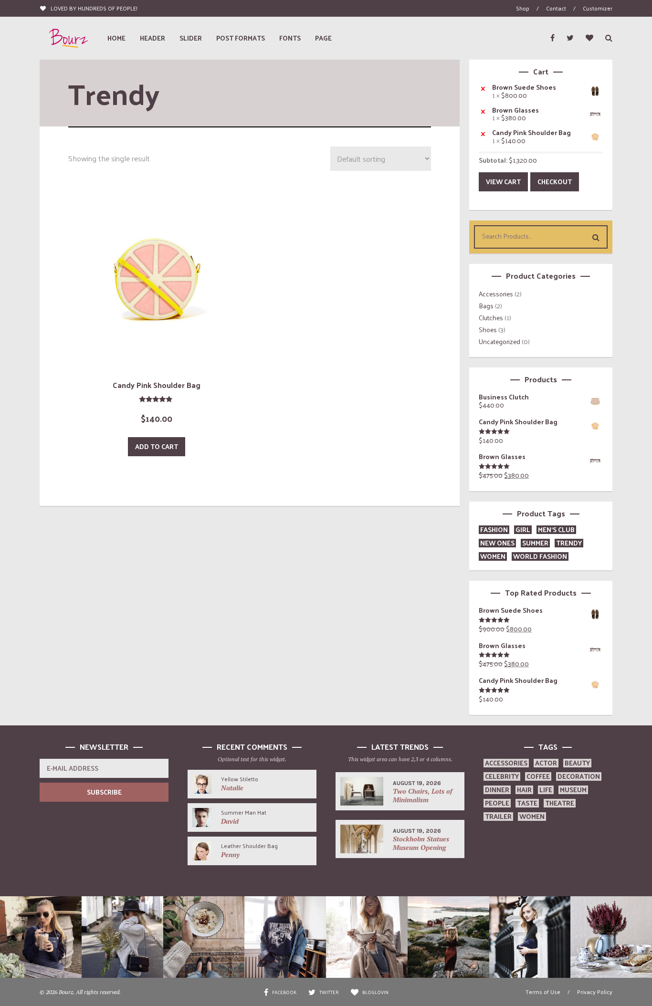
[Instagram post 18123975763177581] (204, 937)
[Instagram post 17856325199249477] (41, 937)
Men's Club (556, 529)
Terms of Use (543, 991)
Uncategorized (499, 341)
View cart (503, 182)
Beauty (577, 763)
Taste (527, 803)
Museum (573, 790)
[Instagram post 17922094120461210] (530, 937)
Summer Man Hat (243, 812)
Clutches (491, 318)
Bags (486, 306)
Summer (535, 543)
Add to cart (156, 446)
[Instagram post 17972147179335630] (122, 937)
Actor (546, 763)
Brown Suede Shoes (524, 88)
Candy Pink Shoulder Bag (531, 133)
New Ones (497, 543)
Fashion (494, 529)
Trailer (498, 816)
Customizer (597, 8)
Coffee (538, 776)
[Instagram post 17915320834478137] (448, 937)
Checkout (554, 182)
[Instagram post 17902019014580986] (367, 937)
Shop (522, 8)
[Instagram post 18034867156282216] (285, 937)
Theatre (559, 803)
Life (545, 790)
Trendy (569, 543)
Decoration (578, 776)
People (497, 803)
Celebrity (502, 776)
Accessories (496, 294)
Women (492, 556)
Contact (556, 8)
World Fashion (540, 556)
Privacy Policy (594, 991)
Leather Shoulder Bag (249, 845)
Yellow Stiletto (239, 779)
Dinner (497, 790)
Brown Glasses (515, 110)
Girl (522, 529)
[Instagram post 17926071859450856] (611, 937)
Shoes (488, 329)
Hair (524, 790)
